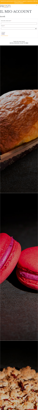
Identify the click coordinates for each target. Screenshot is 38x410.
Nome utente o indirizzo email (7, 20)
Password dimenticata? (4, 35)
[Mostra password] (35, 28)
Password (4, 25)
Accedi (3, 33)
